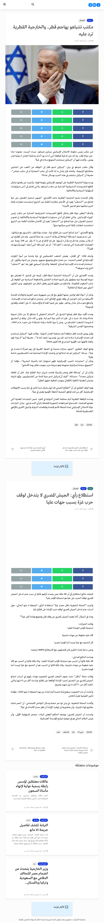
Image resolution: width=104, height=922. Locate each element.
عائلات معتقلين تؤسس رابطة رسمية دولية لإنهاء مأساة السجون (32, 786)
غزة (82, 425)
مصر (58, 732)
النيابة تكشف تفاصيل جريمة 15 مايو (34, 827)
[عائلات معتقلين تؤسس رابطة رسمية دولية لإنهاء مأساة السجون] (75, 791)
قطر (76, 425)
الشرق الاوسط (42, 864)
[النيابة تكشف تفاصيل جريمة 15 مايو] (75, 834)
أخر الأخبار (43, 776)
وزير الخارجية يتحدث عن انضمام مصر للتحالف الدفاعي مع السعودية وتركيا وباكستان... (31, 876)
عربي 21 (80, 732)
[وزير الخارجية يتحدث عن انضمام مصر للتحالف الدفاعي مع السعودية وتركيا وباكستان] (75, 878)
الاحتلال (82, 20)
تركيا (34, 864)
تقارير (90, 488)
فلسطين (66, 732)
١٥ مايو (28, 820)
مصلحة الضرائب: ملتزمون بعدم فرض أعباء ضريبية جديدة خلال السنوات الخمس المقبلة (52, 919)
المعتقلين (36, 776)
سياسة (90, 20)
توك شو (36, 820)
